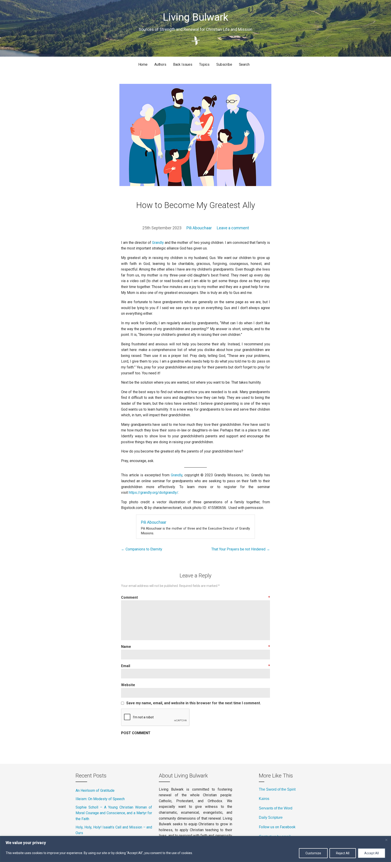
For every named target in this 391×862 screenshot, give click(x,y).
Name (195, 646)
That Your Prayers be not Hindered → (240, 549)
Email (195, 666)
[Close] (386, 840)
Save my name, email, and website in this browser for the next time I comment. (193, 703)
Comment (195, 597)
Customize (313, 853)
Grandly (158, 242)
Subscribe (224, 64)
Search (244, 64)
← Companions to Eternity (141, 549)
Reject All (342, 853)
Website (128, 685)
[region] (195, 849)
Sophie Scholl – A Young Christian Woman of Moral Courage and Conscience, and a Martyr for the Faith (114, 813)
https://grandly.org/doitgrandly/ (153, 492)
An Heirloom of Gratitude (95, 790)
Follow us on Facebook (277, 827)
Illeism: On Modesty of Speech (100, 799)
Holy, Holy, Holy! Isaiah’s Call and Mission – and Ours (114, 830)
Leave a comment (233, 227)
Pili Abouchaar (199, 227)
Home (143, 64)
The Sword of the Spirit (277, 789)
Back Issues (182, 64)
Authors (160, 64)
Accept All (371, 853)
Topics (204, 64)
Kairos (264, 799)
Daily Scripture (271, 817)
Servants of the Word (275, 808)
